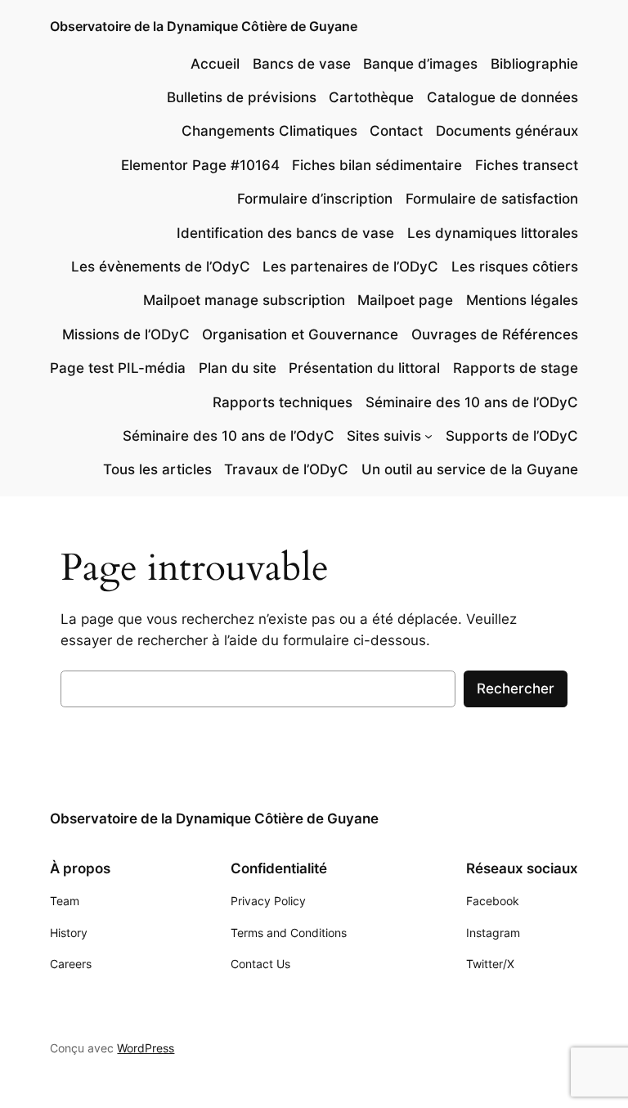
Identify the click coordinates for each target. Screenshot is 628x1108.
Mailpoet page (405, 300)
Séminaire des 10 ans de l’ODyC (472, 402)
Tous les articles (157, 469)
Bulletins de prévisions (241, 97)
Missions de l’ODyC (126, 334)
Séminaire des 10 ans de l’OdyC (228, 436)
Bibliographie (534, 64)
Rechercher (515, 688)
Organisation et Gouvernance (300, 334)
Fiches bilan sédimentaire (377, 165)
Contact (396, 131)
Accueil (215, 64)
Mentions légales (522, 300)
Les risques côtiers (514, 266)
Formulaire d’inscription (314, 199)
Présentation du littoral (364, 368)
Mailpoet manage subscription (244, 300)
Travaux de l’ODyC (286, 469)
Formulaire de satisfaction (492, 199)
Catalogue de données (502, 97)
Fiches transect (526, 165)
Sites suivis (384, 436)
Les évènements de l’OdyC (160, 266)
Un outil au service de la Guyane (469, 469)
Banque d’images (420, 64)
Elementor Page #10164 (200, 165)
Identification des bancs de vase (285, 233)
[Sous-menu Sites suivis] (428, 436)
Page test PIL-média (118, 368)
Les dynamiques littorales (492, 233)
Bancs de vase (302, 64)
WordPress (145, 1048)
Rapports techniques (282, 402)
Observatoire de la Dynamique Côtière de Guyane (203, 26)
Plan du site (237, 368)
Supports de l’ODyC (512, 436)
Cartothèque (371, 97)
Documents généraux (507, 131)
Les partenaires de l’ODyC (350, 266)
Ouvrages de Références (494, 334)
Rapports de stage (515, 368)
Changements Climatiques (269, 131)
